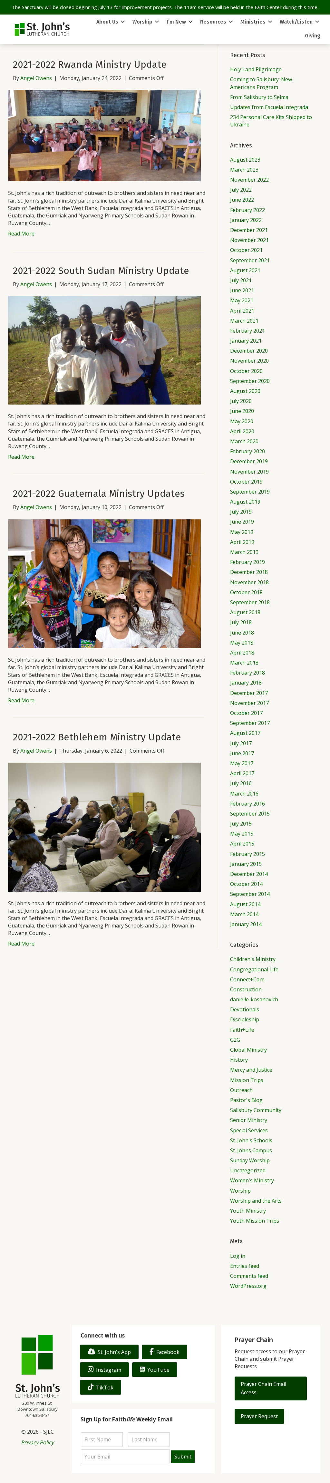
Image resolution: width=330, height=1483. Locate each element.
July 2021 (241, 280)
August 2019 (245, 501)
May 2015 (241, 833)
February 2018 (247, 672)
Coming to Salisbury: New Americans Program (261, 83)
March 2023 (244, 169)
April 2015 (242, 843)
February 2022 (247, 210)
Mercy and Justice (251, 1069)
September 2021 (250, 260)
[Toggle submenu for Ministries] (270, 21)
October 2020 (246, 371)
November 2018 (249, 582)
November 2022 (249, 179)
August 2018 (245, 612)
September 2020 (250, 381)
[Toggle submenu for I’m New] (190, 21)
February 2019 (247, 562)
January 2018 (246, 682)
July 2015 (241, 823)
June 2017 (242, 753)
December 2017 (249, 692)
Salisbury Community (255, 1110)
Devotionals (244, 1009)
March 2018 (244, 662)
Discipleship (244, 1019)
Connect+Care (247, 979)
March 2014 (244, 914)
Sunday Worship (250, 1160)
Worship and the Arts (256, 1200)
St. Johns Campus (251, 1150)
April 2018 (242, 652)
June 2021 (242, 290)
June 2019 (242, 521)
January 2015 (246, 863)
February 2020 (247, 451)
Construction (246, 989)
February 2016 (247, 803)
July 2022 (241, 189)
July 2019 (241, 511)
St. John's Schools (251, 1140)
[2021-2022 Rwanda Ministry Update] (104, 135)
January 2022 (246, 220)
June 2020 (242, 411)
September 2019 (250, 491)
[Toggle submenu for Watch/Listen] (317, 21)
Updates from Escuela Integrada (269, 107)
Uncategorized (248, 1170)
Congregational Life (254, 969)
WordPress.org (248, 1285)
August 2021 (245, 270)
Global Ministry (248, 1049)
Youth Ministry (248, 1210)
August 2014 (245, 904)
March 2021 (244, 320)
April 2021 (242, 310)
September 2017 (250, 722)
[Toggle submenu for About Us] (123, 21)
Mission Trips (246, 1080)
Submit (182, 1456)
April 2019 (242, 542)
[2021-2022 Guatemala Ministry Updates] (104, 583)
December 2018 (249, 572)
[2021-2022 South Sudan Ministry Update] (104, 349)
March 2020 (244, 441)
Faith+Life (242, 1029)
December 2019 (249, 461)
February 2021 (247, 330)
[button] (271, 1388)
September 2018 (250, 602)
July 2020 (241, 401)
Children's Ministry (253, 959)
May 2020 (241, 421)
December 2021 (249, 230)
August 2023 (245, 159)
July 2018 (241, 622)
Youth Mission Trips (254, 1220)
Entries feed (244, 1265)
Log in (237, 1255)
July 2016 (241, 783)
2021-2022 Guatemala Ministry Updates (99, 493)
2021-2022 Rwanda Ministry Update (90, 64)
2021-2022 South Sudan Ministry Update (101, 270)
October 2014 (246, 883)
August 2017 (245, 732)
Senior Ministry (248, 1120)
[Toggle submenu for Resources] (231, 21)
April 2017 (242, 773)
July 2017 (241, 743)
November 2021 (249, 240)
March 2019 (244, 552)
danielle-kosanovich (254, 999)
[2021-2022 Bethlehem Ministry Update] (104, 826)
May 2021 (241, 300)
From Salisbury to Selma (259, 97)
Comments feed (249, 1275)
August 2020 (245, 391)
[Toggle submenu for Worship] (157, 21)
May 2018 (241, 642)
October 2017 (246, 712)
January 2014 (246, 924)
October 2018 (246, 592)
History (239, 1059)
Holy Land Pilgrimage (256, 69)
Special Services (249, 1130)
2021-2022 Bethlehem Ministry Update (97, 737)
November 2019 (249, 471)
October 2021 (246, 250)
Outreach (241, 1090)
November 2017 (249, 702)
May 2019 (241, 532)
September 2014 (250, 893)
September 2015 (250, 813)
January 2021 (246, 340)
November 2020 (249, 360)
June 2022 (242, 199)
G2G (235, 1039)
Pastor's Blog (246, 1100)
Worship (240, 1190)
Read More (21, 233)
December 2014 (249, 873)
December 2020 (249, 350)
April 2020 (242, 431)
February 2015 (247, 853)
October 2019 (246, 481)
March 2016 (244, 793)
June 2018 (242, 632)
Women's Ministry (252, 1180)
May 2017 (241, 763)
